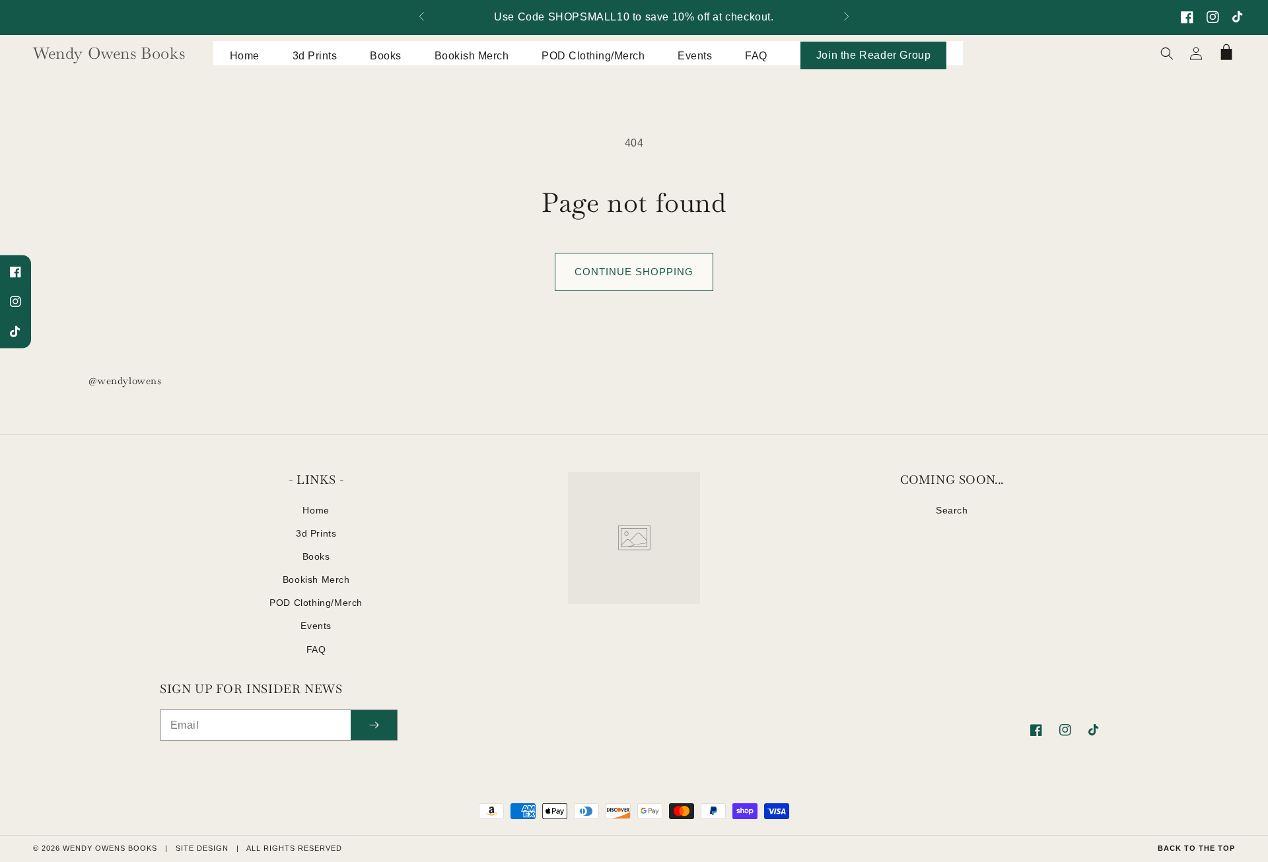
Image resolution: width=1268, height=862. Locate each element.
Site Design (202, 848)
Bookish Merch (316, 579)
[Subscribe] (374, 725)
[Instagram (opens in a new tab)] (1213, 17)
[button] (1167, 53)
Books (316, 556)
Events (316, 625)
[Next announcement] (846, 17)
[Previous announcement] (422, 17)
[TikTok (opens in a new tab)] (1238, 17)
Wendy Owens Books (110, 848)
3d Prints (316, 533)
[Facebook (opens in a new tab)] (1187, 17)
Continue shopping (634, 271)
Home (315, 510)
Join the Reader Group (873, 55)
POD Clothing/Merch (316, 602)
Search (952, 510)
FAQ (316, 649)
